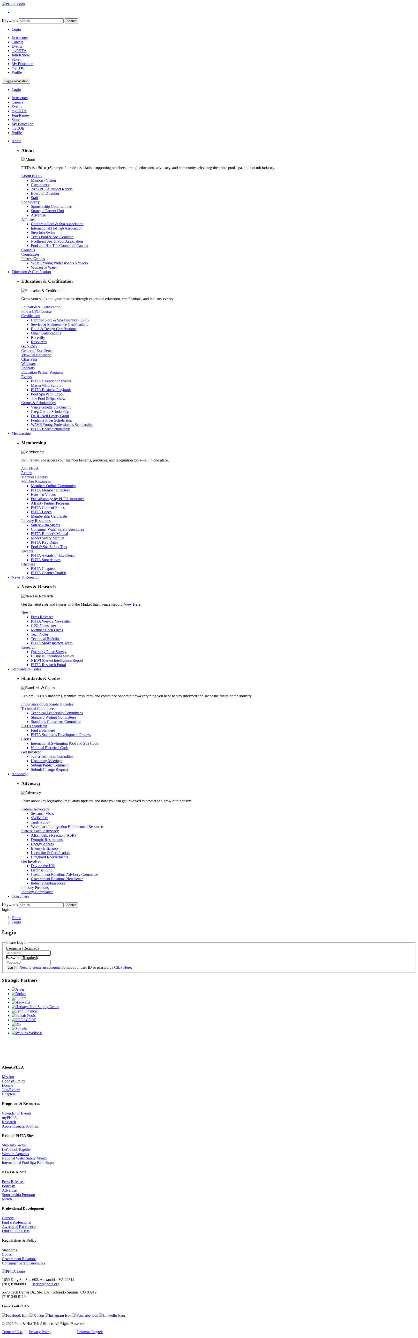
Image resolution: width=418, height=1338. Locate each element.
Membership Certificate (49, 516)
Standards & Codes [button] (26, 669)
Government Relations (19, 1259)
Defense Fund (41, 870)
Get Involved (31, 752)
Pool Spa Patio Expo (47, 394)
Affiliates (28, 219)
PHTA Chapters (43, 568)
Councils (28, 250)
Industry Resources (36, 521)
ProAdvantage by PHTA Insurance (57, 499)
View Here (132, 604)
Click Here (122, 967)
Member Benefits (34, 477)
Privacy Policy (40, 1332)
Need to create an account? (39, 967)
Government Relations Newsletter (57, 879)
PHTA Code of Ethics (48, 507)
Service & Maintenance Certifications (59, 324)
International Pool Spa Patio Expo (28, 1162)
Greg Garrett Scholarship (50, 411)
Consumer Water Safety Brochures (57, 529)
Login (16, 29)
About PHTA (31, 176)
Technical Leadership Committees (57, 713)
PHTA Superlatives (45, 560)
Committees (30, 254)
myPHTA (19, 51)
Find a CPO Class (16, 1231)
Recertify (38, 337)
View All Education (36, 355)
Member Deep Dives (47, 630)
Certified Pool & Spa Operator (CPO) (60, 320)
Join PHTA (30, 468)
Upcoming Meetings (46, 761)
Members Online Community (53, 486)
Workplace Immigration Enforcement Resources (67, 827)
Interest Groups (33, 259)
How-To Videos (43, 494)
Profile (17, 72)
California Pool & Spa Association (57, 224)
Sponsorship (30, 202)
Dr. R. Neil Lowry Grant (50, 416)
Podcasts (28, 368)
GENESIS (29, 346)
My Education (22, 64)
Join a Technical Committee (52, 756)
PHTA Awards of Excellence (53, 555)
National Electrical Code (49, 748)
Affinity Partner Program (50, 503)
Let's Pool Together (17, 1149)
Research (28, 647)
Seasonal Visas (42, 813)
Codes (26, 739)
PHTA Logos (41, 512)
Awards (27, 551)
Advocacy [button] (19, 774)
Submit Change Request (49, 769)
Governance (40, 185)
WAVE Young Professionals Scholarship (62, 425)
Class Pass (29, 359)
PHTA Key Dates (44, 542)
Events (17, 46)
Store (16, 59)
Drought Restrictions (47, 840)
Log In (12, 967)
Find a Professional (16, 1222)
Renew (26, 473)
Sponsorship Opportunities (51, 206)
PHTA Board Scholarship (50, 429)
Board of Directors (45, 193)
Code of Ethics (13, 1081)
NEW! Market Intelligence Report (57, 660)
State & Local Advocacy (40, 831)
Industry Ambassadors (48, 883)
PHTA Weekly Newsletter (51, 621)
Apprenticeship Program (20, 1126)
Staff (34, 198)
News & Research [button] (25, 577)
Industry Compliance (37, 892)
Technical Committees (38, 708)
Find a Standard (43, 730)
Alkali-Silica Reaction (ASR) (53, 835)
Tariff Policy (40, 822)
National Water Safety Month (24, 1158)
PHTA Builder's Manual (49, 534)
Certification (30, 316)
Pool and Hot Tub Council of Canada (59, 246)
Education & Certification (40, 307)
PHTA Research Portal (48, 665)
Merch (7, 1199)
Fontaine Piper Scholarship (51, 420)
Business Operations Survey (52, 656)
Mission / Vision (43, 180)
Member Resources (36, 481)
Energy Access (42, 844)
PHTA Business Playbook (51, 390)
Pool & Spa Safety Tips (49, 547)
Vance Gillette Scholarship (51, 407)
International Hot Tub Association (56, 228)
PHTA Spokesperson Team (52, 643)
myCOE (18, 68)
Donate (7, 1085)
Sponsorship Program (18, 1195)
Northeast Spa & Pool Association (57, 241)
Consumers (20, 896)
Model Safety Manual (47, 538)
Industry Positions (35, 887)
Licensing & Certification (50, 853)
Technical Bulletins (45, 639)
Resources (39, 342)
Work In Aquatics (15, 1154)
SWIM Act (39, 818)
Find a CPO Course (36, 311)
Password (22, 958)
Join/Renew (21, 55)
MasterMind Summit (46, 385)
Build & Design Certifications (53, 329)
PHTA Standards (34, 726)
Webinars (28, 364)
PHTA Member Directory (50, 490)
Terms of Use (12, 1332)
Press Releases (42, 617)
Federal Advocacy (35, 809)
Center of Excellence (37, 351)
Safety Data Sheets (45, 525)
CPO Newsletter (43, 626)
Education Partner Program (42, 372)
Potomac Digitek (90, 1332)
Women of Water (44, 267)
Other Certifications (46, 333)
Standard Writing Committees (53, 717)
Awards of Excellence (19, 1227)
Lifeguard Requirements (49, 857)
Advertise (38, 215)
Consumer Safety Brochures (23, 1263)
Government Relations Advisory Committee (64, 874)
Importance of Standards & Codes (47, 704)
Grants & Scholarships (38, 403)
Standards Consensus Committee (56, 722)
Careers (17, 42)
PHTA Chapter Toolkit (48, 573)
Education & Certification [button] (31, 272)
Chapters (28, 564)
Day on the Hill (43, 866)
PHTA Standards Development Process (61, 735)
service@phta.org (45, 1284)
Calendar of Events (16, 1113)
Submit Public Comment (49, 765)
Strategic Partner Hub (47, 211)
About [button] (16, 141)
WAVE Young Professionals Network (59, 263)
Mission (8, 1077)
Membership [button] (21, 433)
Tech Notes (39, 634)
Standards (9, 1250)
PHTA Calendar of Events (51, 381)
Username (22, 948)
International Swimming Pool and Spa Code (64, 743)
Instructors (20, 38)
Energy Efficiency (45, 848)
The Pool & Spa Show (48, 398)
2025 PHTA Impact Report (51, 189)
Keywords (10, 21)
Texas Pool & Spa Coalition (52, 237)
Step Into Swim (43, 232)
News (25, 612)
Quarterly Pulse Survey (49, 652)
